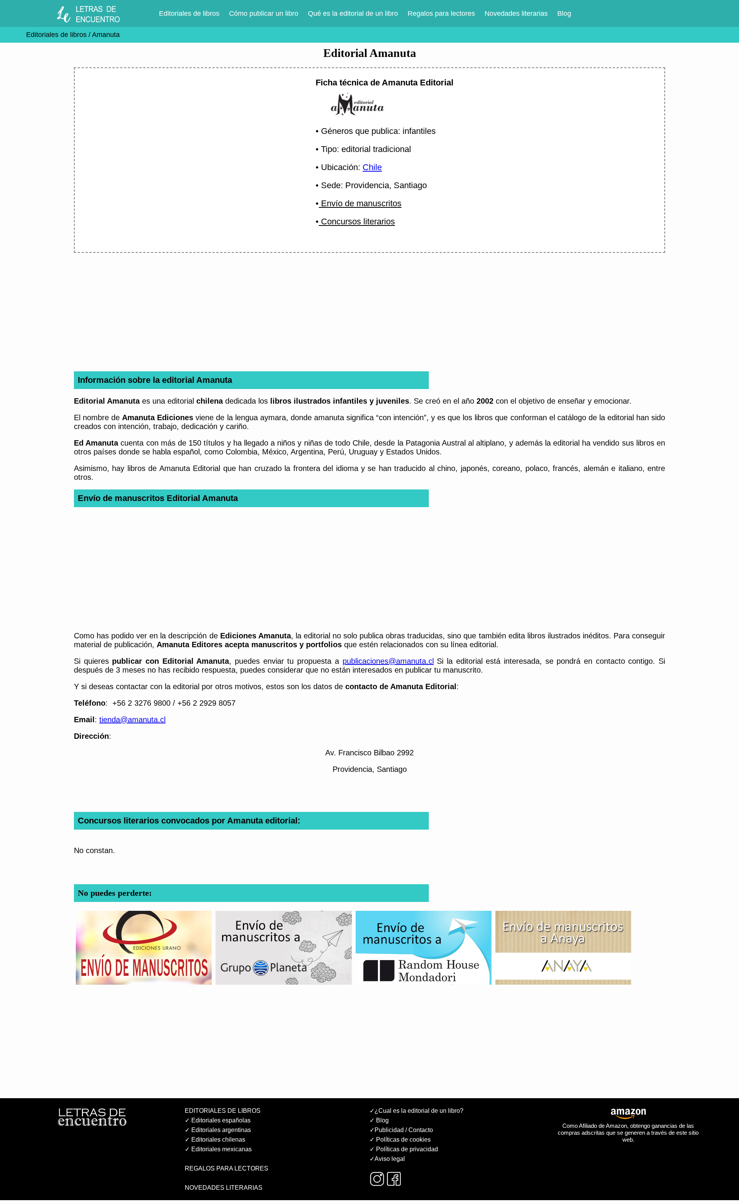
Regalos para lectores (441, 13)
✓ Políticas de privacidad (404, 1149)
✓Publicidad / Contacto (401, 1130)
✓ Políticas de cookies (400, 1139)
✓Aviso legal (387, 1159)
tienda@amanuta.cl (132, 719)
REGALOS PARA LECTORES (226, 1168)
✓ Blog (379, 1120)
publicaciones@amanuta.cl (388, 661)
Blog (564, 13)
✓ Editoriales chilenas (215, 1139)
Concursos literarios (357, 221)
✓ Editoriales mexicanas (218, 1149)
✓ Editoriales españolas (218, 1120)
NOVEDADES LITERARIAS (223, 1187)
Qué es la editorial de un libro (353, 13)
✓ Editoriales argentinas (218, 1130)
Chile (372, 167)
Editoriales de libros (189, 13)
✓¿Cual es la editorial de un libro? (416, 1110)
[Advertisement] (185, 141)
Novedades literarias (516, 13)
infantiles (419, 131)
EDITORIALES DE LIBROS (223, 1110)
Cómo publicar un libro (263, 13)
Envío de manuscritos (360, 203)
